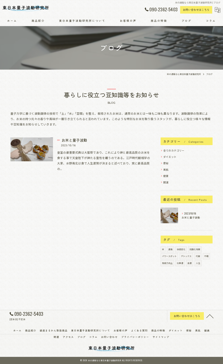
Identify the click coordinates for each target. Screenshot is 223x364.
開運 (165, 182)
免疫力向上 (167, 263)
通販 (170, 249)
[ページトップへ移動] (209, 315)
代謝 (198, 256)
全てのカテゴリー (173, 150)
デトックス (186, 256)
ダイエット (169, 157)
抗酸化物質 (195, 249)
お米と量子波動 (74, 140)
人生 (198, 263)
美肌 (165, 169)
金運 (189, 263)
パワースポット (169, 256)
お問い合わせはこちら (196, 9)
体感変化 (181, 249)
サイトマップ (161, 337)
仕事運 (180, 263)
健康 (165, 176)
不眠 (206, 256)
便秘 (165, 163)
